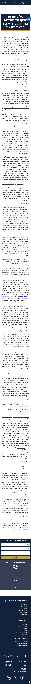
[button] (29, 2)
